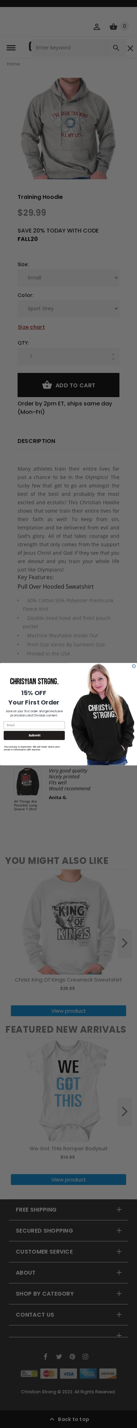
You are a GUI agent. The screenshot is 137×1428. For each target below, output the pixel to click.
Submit (34, 735)
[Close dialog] (134, 666)
